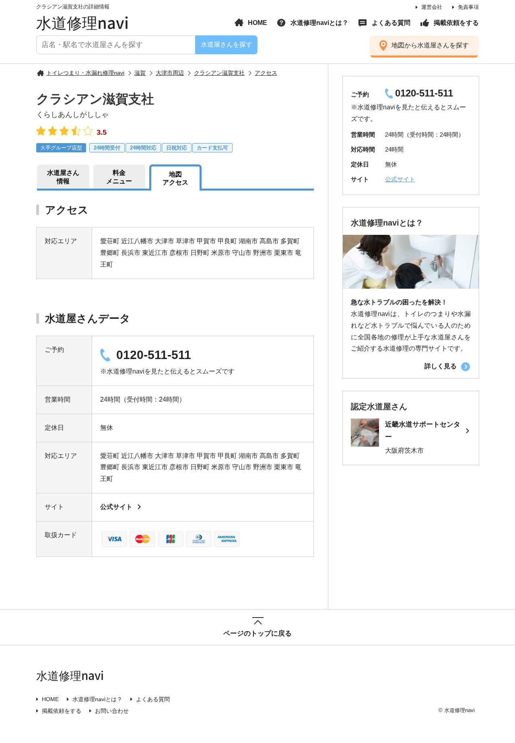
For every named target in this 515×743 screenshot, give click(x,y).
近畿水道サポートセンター (422, 431)
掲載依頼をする (456, 22)
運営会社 (431, 7)
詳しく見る (440, 366)
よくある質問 (391, 22)
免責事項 (468, 7)
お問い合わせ (112, 711)
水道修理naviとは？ (319, 22)
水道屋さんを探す (226, 44)
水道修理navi (82, 22)
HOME (257, 22)
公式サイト (116, 506)
